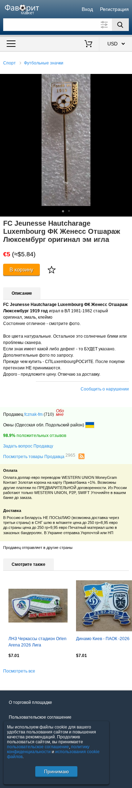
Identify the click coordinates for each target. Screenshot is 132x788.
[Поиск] (120, 24)
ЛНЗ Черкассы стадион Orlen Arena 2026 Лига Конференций (37, 642)
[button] (125, 80)
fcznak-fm (33, 414)
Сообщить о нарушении (105, 389)
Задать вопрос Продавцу (28, 446)
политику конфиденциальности (48, 749)
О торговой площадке (30, 702)
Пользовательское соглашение (40, 717)
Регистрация (114, 9)
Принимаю (56, 771)
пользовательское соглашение (38, 746)
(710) (49, 414)
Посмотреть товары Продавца (39, 456)
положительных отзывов (34, 435)
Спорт (9, 63)
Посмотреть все (19, 671)
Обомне (60, 412)
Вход (87, 9)
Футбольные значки (43, 63)
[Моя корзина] (88, 44)
